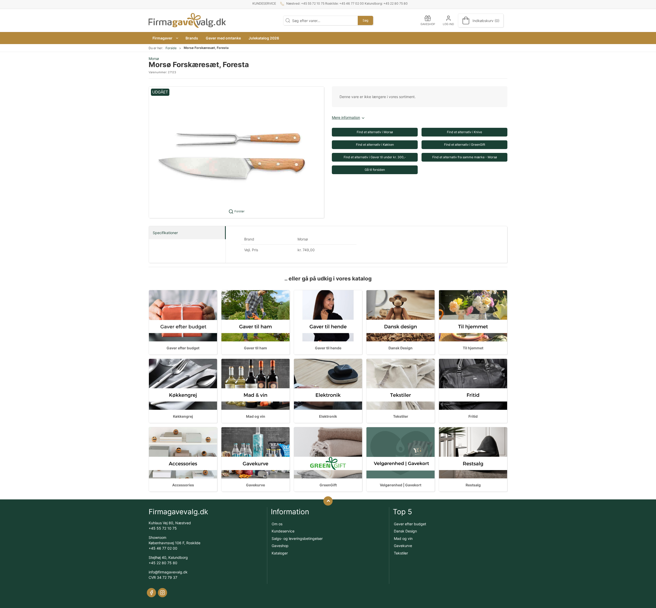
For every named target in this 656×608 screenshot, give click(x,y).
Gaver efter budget (183, 348)
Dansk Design (400, 348)
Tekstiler (400, 416)
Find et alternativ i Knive (464, 132)
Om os (277, 524)
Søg (365, 20)
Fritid (473, 416)
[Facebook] (151, 592)
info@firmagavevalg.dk (168, 572)
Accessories (183, 485)
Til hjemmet (473, 348)
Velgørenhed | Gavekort (400, 485)
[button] (165, 38)
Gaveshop (280, 545)
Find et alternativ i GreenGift (464, 144)
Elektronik (328, 416)
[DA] (187, 20)
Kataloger (280, 553)
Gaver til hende (328, 348)
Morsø (154, 58)
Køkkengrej (183, 416)
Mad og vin (255, 416)
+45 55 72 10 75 (163, 528)
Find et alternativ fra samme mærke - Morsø (464, 157)
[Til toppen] (328, 501)
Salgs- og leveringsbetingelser (297, 538)
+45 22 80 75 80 (163, 563)
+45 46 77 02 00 (163, 548)
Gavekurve (255, 485)
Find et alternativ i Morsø (375, 132)
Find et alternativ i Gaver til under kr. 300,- (375, 157)
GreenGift (328, 485)
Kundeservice (264, 3)
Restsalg (473, 485)
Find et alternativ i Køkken (375, 144)
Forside (171, 48)
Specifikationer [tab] (165, 232)
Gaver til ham (255, 348)
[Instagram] (162, 592)
